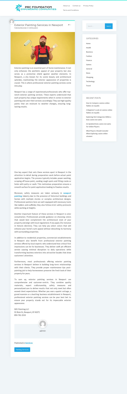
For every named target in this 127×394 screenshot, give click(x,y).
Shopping (89, 77)
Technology (90, 81)
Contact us (76, 6)
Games (88, 64)
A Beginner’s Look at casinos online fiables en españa (99, 111)
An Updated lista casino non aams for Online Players (98, 125)
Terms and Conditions (71, 10)
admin (43, 331)
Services (29, 343)
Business (89, 52)
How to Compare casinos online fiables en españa (98, 104)
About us (66, 6)
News (88, 73)
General (89, 69)
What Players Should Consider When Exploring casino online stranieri (97, 133)
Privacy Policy (88, 6)
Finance (89, 60)
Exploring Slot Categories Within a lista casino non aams (98, 118)
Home (88, 43)
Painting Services (22, 349)
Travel (88, 86)
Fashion (89, 56)
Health (88, 48)
